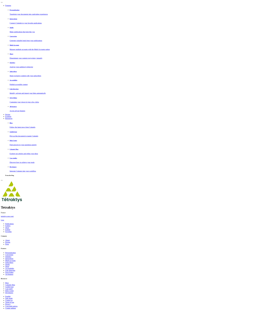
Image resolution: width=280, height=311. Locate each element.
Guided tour (9, 287)
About (7, 240)
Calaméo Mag (10, 285)
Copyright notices (11, 306)
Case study (9, 289)
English (7, 296)
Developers (9, 293)
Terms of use (9, 302)
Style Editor (9, 272)
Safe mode (9, 298)
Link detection (10, 270)
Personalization (10, 253)
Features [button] (8, 5)
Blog (7, 283)
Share (7, 266)
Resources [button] (8, 118)
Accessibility (9, 268)
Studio (7, 264)
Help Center (9, 291)
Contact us (9, 300)
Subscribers (9, 262)
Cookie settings (10, 308)
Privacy (7, 304)
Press (7, 244)
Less (2, 220)
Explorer (8, 116)
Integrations (9, 259)
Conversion (9, 255)
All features (9, 274)
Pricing (7, 114)
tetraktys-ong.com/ (7, 216)
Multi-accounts (10, 261)
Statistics (8, 257)
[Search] (2, 180)
